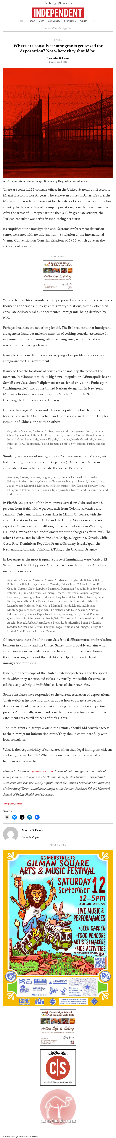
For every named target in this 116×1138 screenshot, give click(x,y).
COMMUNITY (54, 21)
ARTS (41, 21)
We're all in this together (58, 28)
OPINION (58, 40)
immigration (8, 803)
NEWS (32, 21)
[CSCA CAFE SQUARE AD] (58, 290)
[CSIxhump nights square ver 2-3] (58, 1124)
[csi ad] (58, 1084)
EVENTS (83, 21)
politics (18, 803)
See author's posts (31, 837)
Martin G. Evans (59, 58)
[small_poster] (58, 1005)
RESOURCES (70, 21)
